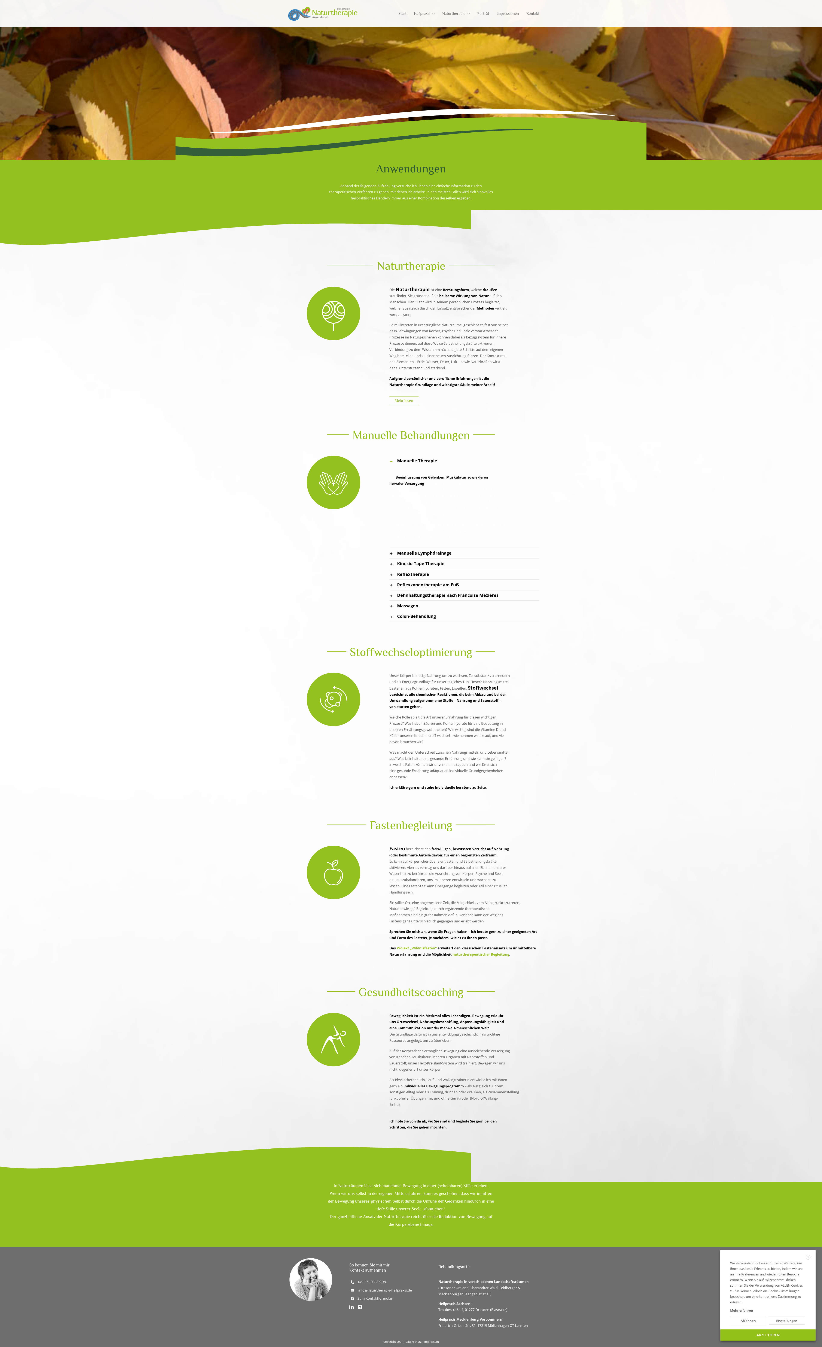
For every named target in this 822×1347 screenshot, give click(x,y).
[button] (464, 461)
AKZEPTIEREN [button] (768, 1334)
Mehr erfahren (741, 1310)
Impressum (431, 1342)
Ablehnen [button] (748, 1321)
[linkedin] (351, 1307)
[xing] (360, 1307)
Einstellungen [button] (786, 1321)
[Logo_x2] (322, 6)
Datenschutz (413, 1342)
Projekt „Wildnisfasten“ (417, 948)
